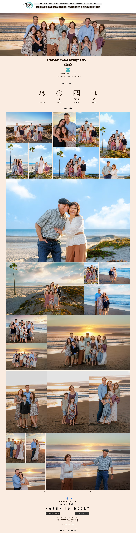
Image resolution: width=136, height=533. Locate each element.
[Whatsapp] (69, 504)
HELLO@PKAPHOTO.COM (64, 528)
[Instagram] (64, 504)
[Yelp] (67, 504)
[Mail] (63, 498)
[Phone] (71, 498)
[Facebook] (61, 504)
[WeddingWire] (75, 504)
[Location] (67, 498)
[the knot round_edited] (72, 504)
